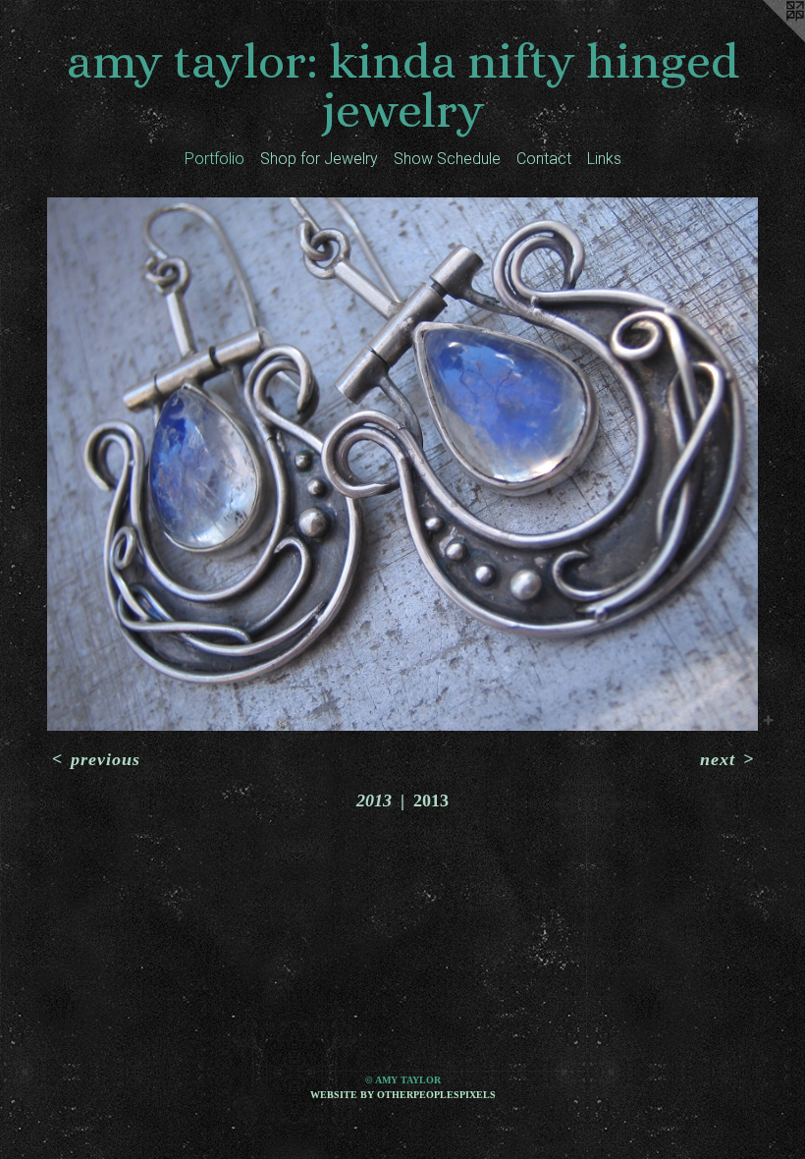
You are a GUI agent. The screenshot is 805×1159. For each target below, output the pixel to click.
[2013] (402, 464)
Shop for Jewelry (319, 158)
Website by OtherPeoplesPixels (403, 1094)
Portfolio (214, 158)
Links (604, 158)
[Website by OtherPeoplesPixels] (765, 39)
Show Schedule (447, 158)
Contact (543, 158)
